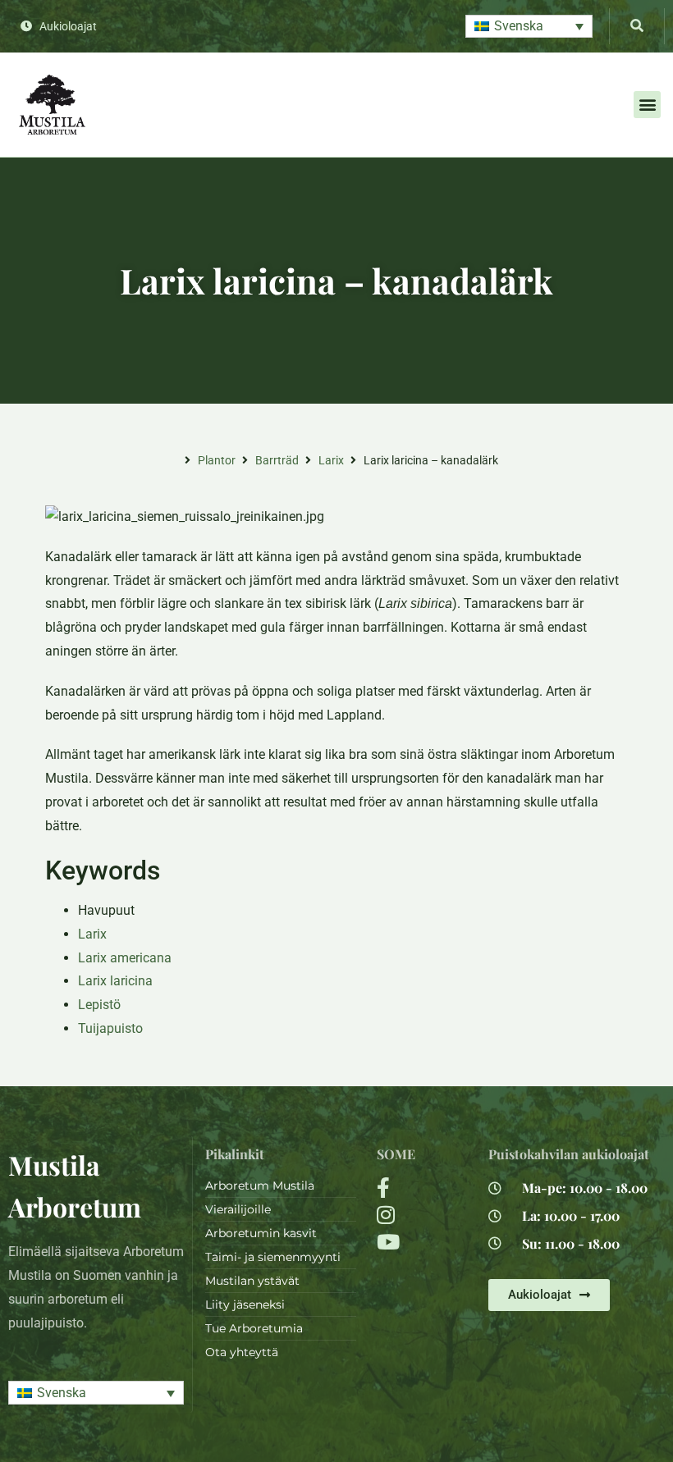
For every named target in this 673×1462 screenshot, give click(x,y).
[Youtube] (422, 1241)
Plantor (217, 460)
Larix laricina (115, 981)
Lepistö (99, 1004)
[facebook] (422, 1187)
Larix (331, 460)
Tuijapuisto (110, 1028)
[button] (529, 27)
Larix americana (125, 958)
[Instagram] (422, 1214)
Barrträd (277, 460)
